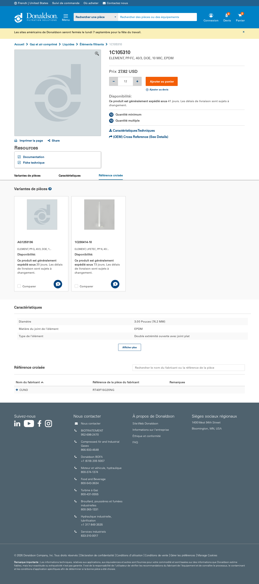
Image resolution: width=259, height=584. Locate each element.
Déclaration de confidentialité (97, 555)
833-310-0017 (89, 535)
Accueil (19, 44)
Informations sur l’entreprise (151, 430)
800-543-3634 (90, 483)
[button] (17, 389)
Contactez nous (117, 3)
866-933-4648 (90, 450)
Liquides (68, 44)
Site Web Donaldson (145, 423)
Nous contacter (91, 423)
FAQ (135, 442)
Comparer (29, 286)
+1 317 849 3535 (92, 524)
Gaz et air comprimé (43, 44)
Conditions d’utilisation (129, 555)
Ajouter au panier (162, 81)
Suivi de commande (66, 3)
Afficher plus (129, 347)
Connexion (211, 20)
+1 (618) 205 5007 (93, 461)
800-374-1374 (89, 472)
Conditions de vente (156, 555)
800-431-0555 (90, 494)
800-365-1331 (90, 509)
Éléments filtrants (92, 44)
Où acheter (91, 3)
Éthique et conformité (147, 436)
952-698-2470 (90, 434)
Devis (227, 20)
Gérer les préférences (182, 555)
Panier (240, 20)
